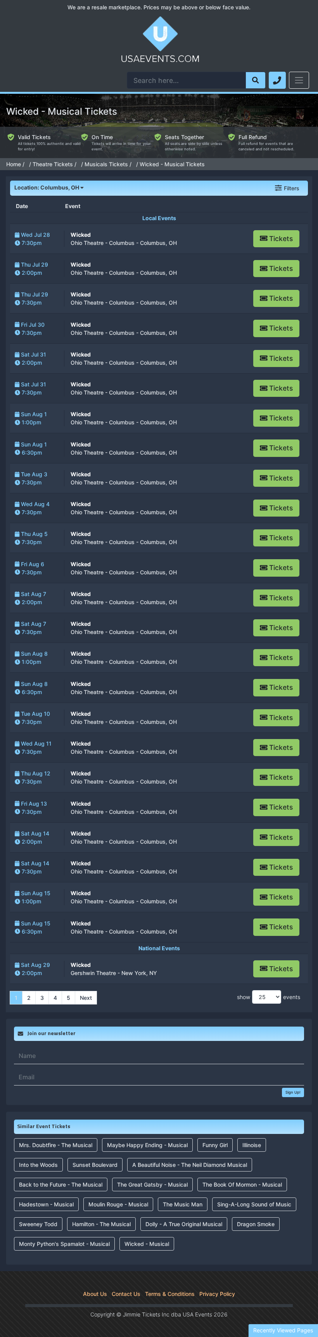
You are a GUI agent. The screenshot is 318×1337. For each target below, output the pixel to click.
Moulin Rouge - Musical (118, 1204)
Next (86, 997)
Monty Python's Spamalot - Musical (64, 1244)
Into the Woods (38, 1164)
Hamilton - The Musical (101, 1224)
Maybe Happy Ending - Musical (147, 1145)
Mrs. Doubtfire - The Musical (55, 1145)
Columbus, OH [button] (47, 187)
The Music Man (182, 1204)
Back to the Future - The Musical (60, 1184)
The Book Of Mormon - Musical (242, 1184)
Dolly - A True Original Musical (183, 1224)
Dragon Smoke (256, 1224)
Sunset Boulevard (95, 1164)
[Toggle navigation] (299, 80)
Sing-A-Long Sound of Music (254, 1204)
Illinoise (251, 1145)
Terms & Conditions (170, 1293)
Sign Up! (293, 1092)
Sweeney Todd (38, 1224)
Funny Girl (215, 1145)
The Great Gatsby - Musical (152, 1184)
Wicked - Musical (146, 1244)
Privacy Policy (217, 1293)
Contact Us (126, 1293)
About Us (95, 1293)
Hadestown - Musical (46, 1204)
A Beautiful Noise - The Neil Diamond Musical (189, 1164)
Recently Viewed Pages (283, 1330)
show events (268, 997)
